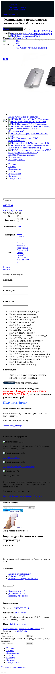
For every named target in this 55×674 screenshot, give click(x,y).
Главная (6, 29)
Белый (20, 243)
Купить (6, 267)
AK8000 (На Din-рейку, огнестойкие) (29, 335)
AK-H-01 (8, 205)
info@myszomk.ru (18, 624)
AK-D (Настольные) (21, 327)
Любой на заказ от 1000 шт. (23, 259)
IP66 (24, 378)
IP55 (24, 375)
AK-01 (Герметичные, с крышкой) (27, 351)
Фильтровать (9, 383)
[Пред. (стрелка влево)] (2, 672)
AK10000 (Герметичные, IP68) (26, 349)
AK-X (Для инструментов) (24, 317)
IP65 (14, 378)
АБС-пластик (20, 234)
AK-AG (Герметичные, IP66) (25, 346)
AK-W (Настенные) (21, 330)
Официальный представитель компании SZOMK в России (25, 23)
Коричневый (22, 248)
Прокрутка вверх (17, 667)
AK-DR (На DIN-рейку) (23, 333)
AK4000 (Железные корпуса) (25, 359)
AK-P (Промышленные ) (23, 364)
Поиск (31, 508)
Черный (20, 255)
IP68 (33, 378)
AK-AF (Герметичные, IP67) (25, 312)
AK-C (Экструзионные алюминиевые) (30, 357)
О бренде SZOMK (16, 576)
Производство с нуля (18, 596)
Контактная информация (19, 574)
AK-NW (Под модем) (22, 338)
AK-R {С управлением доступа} (27, 341)
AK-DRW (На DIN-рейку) (24, 314)
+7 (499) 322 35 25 (11, 458)
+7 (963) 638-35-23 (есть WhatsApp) (19, 467)
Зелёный (21, 245)
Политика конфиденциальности (23, 578)
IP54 (19, 226)
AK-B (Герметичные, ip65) (24, 343)
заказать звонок (10, 14)
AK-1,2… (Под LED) (22, 362)
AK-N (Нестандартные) (23, 322)
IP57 (43, 375)
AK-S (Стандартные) (22, 319)
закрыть (6, 269)
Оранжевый (22, 250)
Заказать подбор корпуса (14, 425)
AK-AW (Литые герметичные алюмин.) (30, 354)
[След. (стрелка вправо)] (5, 672)
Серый (20, 252)
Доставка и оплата (16, 593)
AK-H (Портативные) (13, 210)
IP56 (33, 375)
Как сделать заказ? (16, 591)
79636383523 (20, 613)
